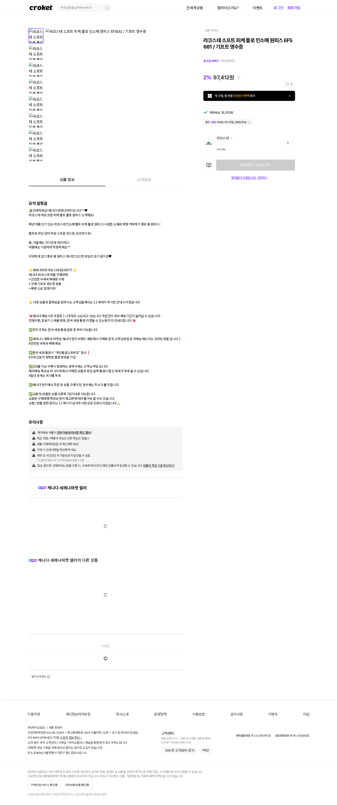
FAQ (306, 713)
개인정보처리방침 (78, 713)
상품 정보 (67, 179)
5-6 (84, 752)
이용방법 (198, 713)
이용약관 (34, 713)
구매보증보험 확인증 (77, 784)
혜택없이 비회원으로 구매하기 (249, 178)
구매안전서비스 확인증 (44, 784)
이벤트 (273, 713)
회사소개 (122, 713)
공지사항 (236, 713)
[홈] (41, 7)
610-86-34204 (55, 732)
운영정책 (160, 713)
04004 (38, 752)
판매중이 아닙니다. (255, 165)
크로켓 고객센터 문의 (179, 750)
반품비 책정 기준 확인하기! (159, 465)
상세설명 (144, 179)
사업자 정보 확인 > (71, 737)
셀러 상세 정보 (38, 676)
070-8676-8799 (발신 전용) (43, 737)
